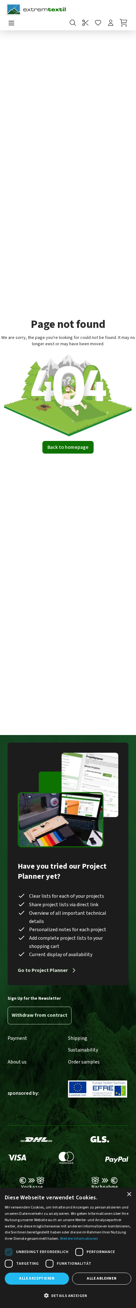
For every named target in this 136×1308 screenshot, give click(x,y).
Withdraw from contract (39, 1015)
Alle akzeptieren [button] (36, 1278)
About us (17, 1061)
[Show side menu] (11, 23)
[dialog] (68, 1248)
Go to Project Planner (43, 970)
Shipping (77, 1038)
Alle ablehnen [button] (101, 1278)
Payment (17, 1038)
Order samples (84, 1061)
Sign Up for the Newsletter (34, 998)
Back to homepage (68, 447)
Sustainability (83, 1049)
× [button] (129, 1194)
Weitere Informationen (79, 1238)
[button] (68, 1296)
